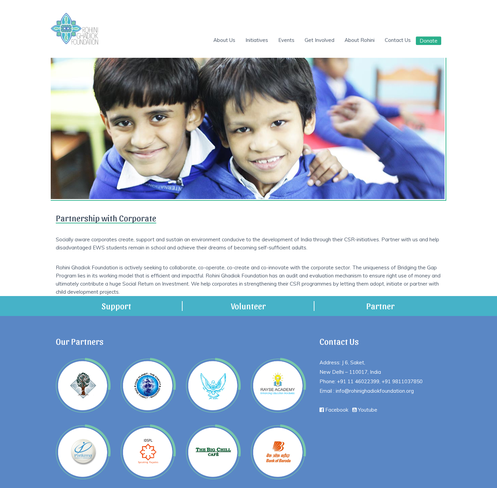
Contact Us (399, 40)
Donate (428, 41)
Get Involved (324, 40)
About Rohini (363, 40)
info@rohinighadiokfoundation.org (375, 391)
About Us (235, 40)
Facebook (336, 410)
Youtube (367, 410)
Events (293, 40)
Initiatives (266, 40)
